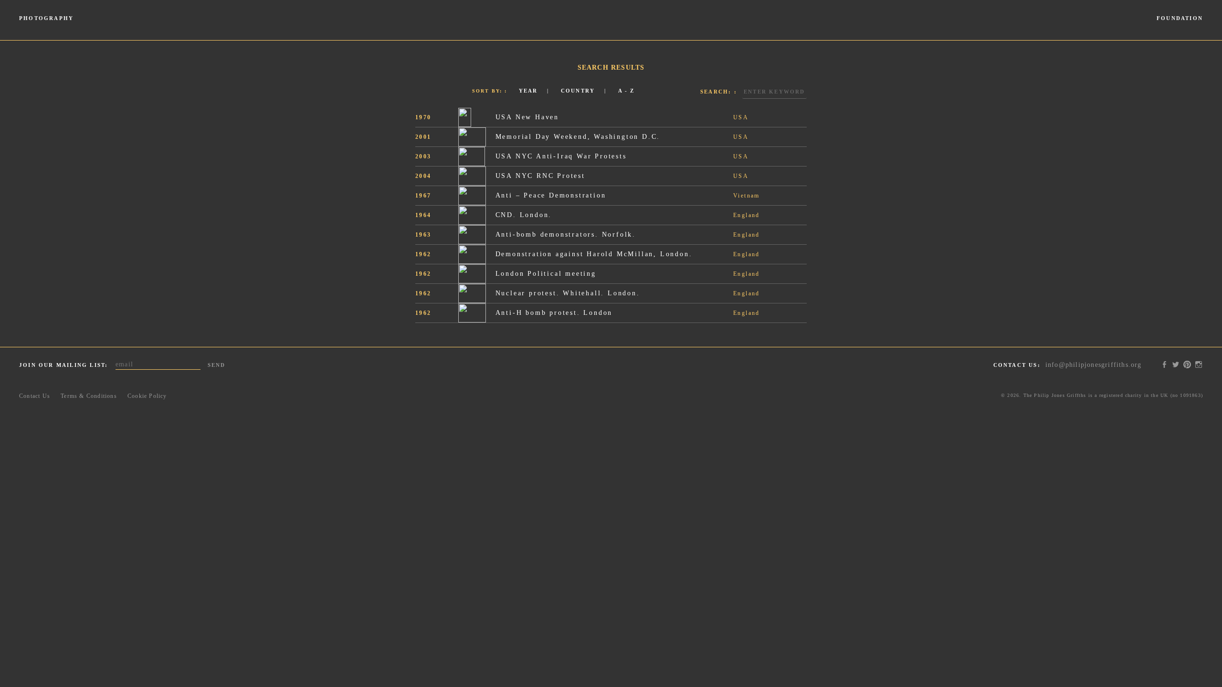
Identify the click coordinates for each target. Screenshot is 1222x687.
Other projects (1151, 27)
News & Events (1096, 27)
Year (528, 91)
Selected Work (76, 27)
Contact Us (34, 396)
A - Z (626, 91)
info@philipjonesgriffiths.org (1093, 364)
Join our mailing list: (63, 365)
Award (1052, 27)
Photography (46, 18)
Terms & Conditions (89, 396)
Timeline (32, 27)
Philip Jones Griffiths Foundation (611, 20)
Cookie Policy (147, 396)
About (1194, 27)
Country (578, 91)
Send (217, 365)
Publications (125, 27)
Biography (167, 27)
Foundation (1180, 18)
